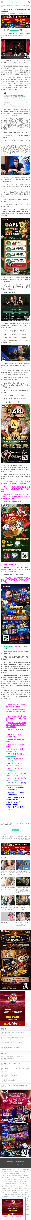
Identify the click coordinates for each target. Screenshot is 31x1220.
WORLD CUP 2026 (6, 1192)
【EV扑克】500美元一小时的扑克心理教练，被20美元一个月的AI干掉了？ (23, 907)
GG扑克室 (10, 1181)
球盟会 (12, 1194)
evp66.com (13, 696)
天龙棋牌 (17, 1171)
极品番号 (15, 1179)
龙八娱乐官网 (13, 1196)
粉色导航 (6, 1173)
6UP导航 (20, 1179)
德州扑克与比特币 (14, 13)
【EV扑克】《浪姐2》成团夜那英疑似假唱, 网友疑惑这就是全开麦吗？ (23, 838)
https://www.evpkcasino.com (14, 780)
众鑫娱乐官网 (12, 1185)
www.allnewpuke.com (12, 799)
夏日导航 (19, 1196)
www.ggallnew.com (11, 809)
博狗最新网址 (15, 1183)
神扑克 (5, 1181)
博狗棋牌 (9, 1169)
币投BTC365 (6, 1194)
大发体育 (10, 1164)
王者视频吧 (16, 1173)
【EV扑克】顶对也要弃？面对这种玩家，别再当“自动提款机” (23, 873)
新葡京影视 (26, 1188)
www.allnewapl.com (11, 804)
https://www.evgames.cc (12, 775)
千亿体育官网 (14, 1192)
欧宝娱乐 (10, 1188)
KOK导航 (19, 1187)
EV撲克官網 (26, 1190)
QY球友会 (27, 1192)
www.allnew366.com (11, 794)
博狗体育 (22, 1177)
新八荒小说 (5, 1185)
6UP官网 (19, 1185)
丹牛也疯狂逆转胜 (17, 651)
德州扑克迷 (26, 1179)
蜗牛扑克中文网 (23, 1171)
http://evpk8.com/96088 (16, 685)
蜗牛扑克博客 (26, 1169)
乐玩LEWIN (17, 1194)
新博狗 (11, 1173)
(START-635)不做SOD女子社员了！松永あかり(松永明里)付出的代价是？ (8, 907)
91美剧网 (14, 1190)
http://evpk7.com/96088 (12, 765)
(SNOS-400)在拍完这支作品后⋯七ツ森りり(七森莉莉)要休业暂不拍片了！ (8, 873)
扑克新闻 (26, 1204)
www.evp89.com (14, 30)
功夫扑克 (12, 1177)
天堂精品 (26, 1175)
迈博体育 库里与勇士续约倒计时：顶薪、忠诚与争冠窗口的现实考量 (23, 924)
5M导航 (21, 1188)
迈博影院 (9, 1190)
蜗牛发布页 (14, 1175)
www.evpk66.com (11, 751)
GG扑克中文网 (17, 1181)
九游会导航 (4, 1188)
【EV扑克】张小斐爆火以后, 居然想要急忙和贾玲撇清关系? (8, 838)
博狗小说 (10, 1179)
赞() (16, 830)
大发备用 (15, 1169)
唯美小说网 (20, 1190)
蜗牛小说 (4, 1179)
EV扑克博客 (24, 1194)
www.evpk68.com (11, 760)
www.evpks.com (10, 731)
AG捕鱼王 (20, 1175)
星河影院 (4, 1190)
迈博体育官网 (5, 1187)
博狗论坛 (20, 1169)
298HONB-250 (4, 922)
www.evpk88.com (11, 756)
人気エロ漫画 (26, 1187)
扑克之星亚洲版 (7, 1183)
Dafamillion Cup (25, 1196)
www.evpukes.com (11, 770)
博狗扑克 (6, 1171)
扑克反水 (11, 1171)
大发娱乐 (27, 1208)
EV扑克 (16, 1177)
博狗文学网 (24, 1181)
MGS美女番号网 (6, 1175)
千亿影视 (16, 1188)
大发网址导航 (25, 1185)
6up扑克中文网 (5, 1177)
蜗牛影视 (27, 1177)
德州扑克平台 (24, 1173)
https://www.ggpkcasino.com (14, 785)
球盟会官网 (21, 1192)
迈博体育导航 (13, 1187)
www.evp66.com (21, 692)
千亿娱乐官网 (5, 1196)
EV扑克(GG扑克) (19, 1164)
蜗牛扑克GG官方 (23, 1183)
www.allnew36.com (11, 789)
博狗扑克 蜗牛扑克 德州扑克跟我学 (15, 2)
